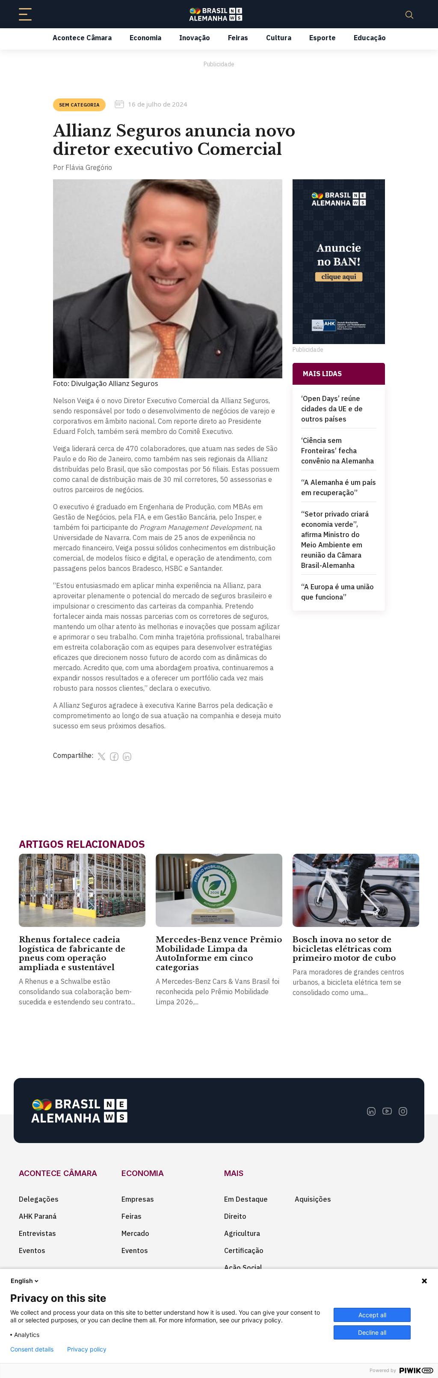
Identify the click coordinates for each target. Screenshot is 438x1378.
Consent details (31, 1349)
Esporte (322, 37)
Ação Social (243, 1267)
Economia (145, 37)
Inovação (194, 37)
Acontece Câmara (82, 37)
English (22, 1280)
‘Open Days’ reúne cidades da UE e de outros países (332, 408)
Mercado (135, 1233)
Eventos (32, 1250)
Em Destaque (246, 1199)
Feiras (238, 37)
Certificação (243, 1250)
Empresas (137, 1199)
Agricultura (242, 1233)
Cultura (278, 37)
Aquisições (313, 1199)
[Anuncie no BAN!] (339, 261)
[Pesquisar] (409, 14)
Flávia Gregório (88, 167)
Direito (235, 1216)
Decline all (372, 1332)
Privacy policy (87, 1349)
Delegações (39, 1199)
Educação (370, 37)
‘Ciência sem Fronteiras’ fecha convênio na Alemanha (337, 450)
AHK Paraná (37, 1216)
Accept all (372, 1315)
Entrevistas (37, 1233)
